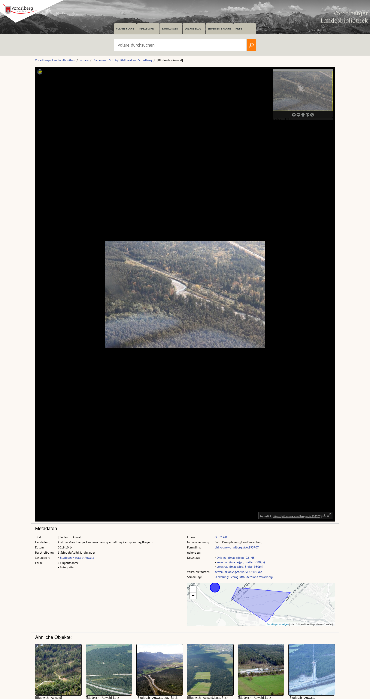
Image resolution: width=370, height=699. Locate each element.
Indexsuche (146, 28)
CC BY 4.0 (221, 537)
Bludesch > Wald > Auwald (77, 558)
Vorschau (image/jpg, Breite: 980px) (240, 567)
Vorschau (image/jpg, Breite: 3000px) (241, 562)
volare (84, 60)
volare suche (125, 28)
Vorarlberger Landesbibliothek (55, 60)
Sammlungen (170, 28)
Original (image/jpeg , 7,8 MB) (236, 558)
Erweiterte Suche (219, 28)
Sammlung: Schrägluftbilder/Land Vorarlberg (123, 60)
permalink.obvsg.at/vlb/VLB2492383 (239, 572)
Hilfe (239, 28)
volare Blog (193, 28)
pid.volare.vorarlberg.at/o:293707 (237, 547)
